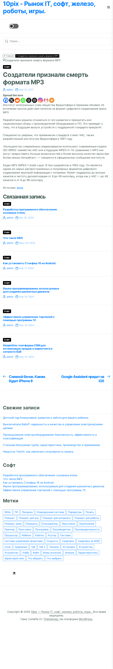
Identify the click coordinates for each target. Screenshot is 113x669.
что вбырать (35, 558)
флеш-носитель (52, 552)
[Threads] (28, 100)
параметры (75, 512)
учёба (25, 552)
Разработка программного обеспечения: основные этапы (40, 475)
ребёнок (26, 535)
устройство (11, 552)
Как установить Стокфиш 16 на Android (29, 263)
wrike (8, 512)
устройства (85, 546)
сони (8, 546)
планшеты (31, 523)
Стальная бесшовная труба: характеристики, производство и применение (51, 445)
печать (90, 512)
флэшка (69, 552)
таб (33, 546)
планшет (10, 517)
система (65, 535)
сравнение (21, 546)
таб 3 (42, 546)
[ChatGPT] (34, 100)
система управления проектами (24, 541)
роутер (52, 535)
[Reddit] (17, 100)
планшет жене (13, 523)
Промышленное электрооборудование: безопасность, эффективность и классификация (50, 436)
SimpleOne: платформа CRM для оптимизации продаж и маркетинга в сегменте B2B (27, 348)
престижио (68, 523)
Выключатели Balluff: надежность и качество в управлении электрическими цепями (53, 426)
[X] (11, 100)
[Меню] (108, 7)
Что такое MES (13, 238)
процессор (11, 535)
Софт (7, 67)
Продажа (27, 512)
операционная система (50, 512)
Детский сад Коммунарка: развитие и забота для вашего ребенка (45, 417)
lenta (20, 187)
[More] (51, 100)
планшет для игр (29, 517)
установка (69, 546)
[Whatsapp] (23, 100)
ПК (16, 512)
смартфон (68, 541)
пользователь (49, 523)
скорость (52, 541)
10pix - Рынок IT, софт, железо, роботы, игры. (49, 7)
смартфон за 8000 (89, 541)
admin (10, 217)
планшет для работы (87, 517)
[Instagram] (40, 100)
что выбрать (54, 558)
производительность (87, 529)
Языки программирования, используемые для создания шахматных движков (31, 290)
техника (54, 546)
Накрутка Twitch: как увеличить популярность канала (38, 451)
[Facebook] (5, 100)
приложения (86, 523)
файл (36, 552)
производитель (62, 529)
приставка (25, 529)
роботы (39, 535)
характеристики (14, 558)
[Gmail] (46, 100)
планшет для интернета (57, 517)
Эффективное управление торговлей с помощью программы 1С (29, 318)
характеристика (88, 552)
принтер (10, 529)
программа (42, 529)
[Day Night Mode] (11, 26)
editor (10, 89)
